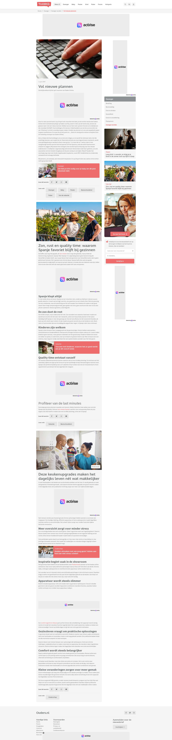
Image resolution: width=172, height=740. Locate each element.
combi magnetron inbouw (49, 623)
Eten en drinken (110, 110)
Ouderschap (59, 549)
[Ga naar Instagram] (134, 713)
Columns (39, 728)
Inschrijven (119, 727)
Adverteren (39, 730)
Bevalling (109, 103)
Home (39, 11)
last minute (63, 254)
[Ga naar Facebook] (126, 713)
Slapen (108, 152)
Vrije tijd (108, 184)
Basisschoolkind (86, 190)
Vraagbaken (40, 726)
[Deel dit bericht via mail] (66, 182)
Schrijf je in (120, 261)
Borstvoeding (110, 107)
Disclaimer (56, 724)
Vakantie (58, 344)
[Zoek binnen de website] (125, 4)
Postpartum (109, 121)
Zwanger (66, 4)
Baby (73, 4)
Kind (86, 4)
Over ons (39, 735)
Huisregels (56, 722)
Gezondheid (109, 114)
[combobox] (120, 251)
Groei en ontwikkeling (112, 118)
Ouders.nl (42, 713)
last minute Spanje (63, 409)
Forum (100, 4)
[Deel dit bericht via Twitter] (56, 182)
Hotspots (108, 4)
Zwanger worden (56, 11)
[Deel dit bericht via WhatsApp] (61, 182)
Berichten (39, 732)
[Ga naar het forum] (129, 4)
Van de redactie (64, 195)
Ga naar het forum (119, 234)
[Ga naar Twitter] (130, 713)
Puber (93, 4)
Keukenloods (96, 467)
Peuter (80, 4)
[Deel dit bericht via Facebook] (51, 182)
